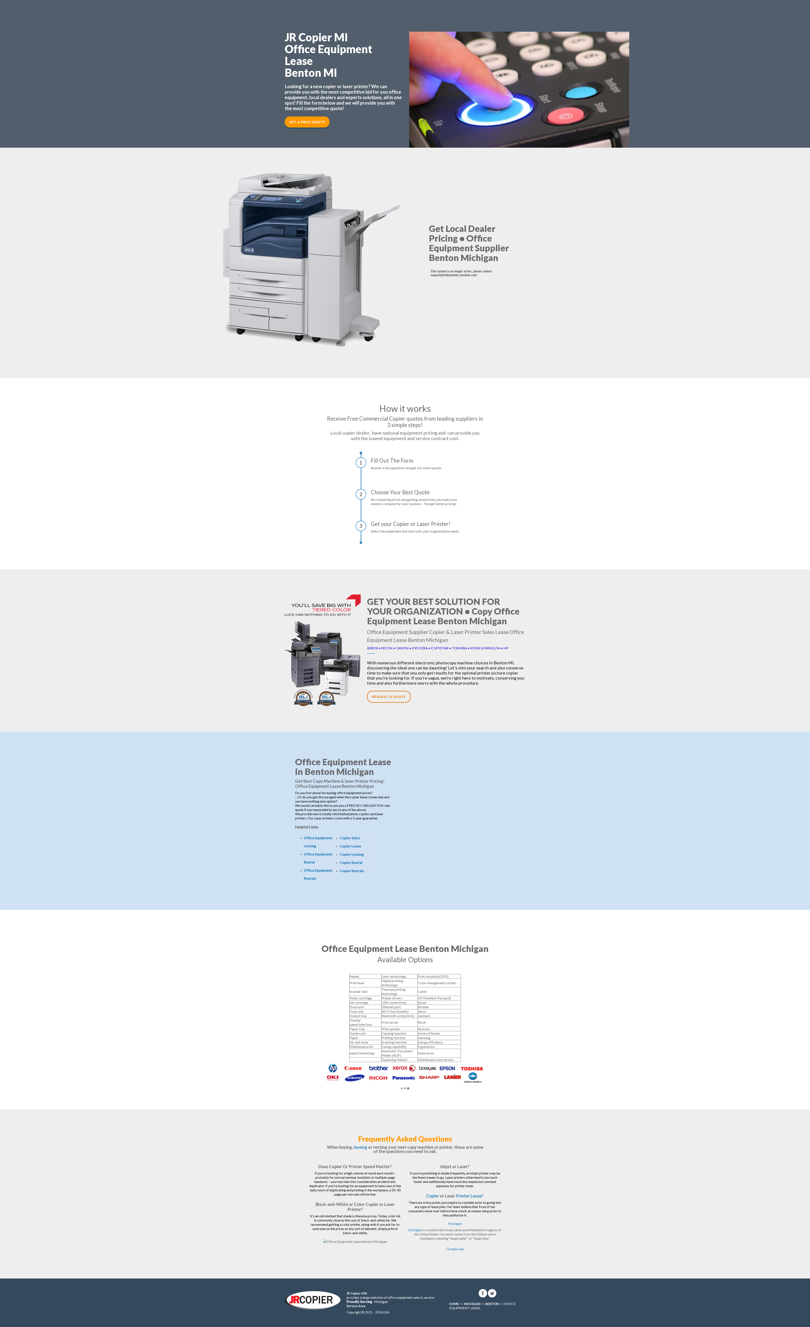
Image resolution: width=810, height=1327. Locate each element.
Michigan (455, 1220)
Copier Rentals (352, 871)
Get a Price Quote (307, 122)
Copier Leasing (352, 854)
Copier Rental (351, 863)
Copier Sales (350, 838)
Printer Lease (469, 1192)
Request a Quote (389, 697)
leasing (360, 1143)
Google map (455, 1245)
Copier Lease (350, 846)
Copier (432, 1192)
